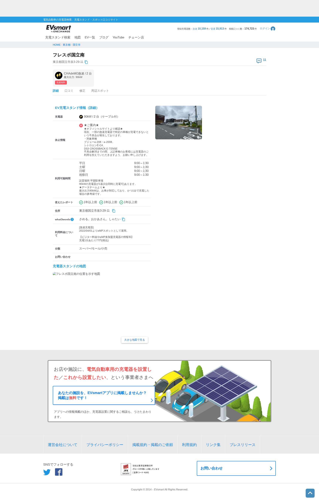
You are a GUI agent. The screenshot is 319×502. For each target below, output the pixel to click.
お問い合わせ (211, 468)
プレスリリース (242, 445)
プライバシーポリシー (104, 445)
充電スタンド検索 (57, 37)
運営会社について (62, 445)
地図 (77, 37)
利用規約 (189, 445)
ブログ (104, 37)
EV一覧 (90, 37)
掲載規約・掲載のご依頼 (152, 445)
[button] (268, 28)
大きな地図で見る (134, 339)
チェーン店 (136, 37)
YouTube (118, 37)
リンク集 (213, 445)
